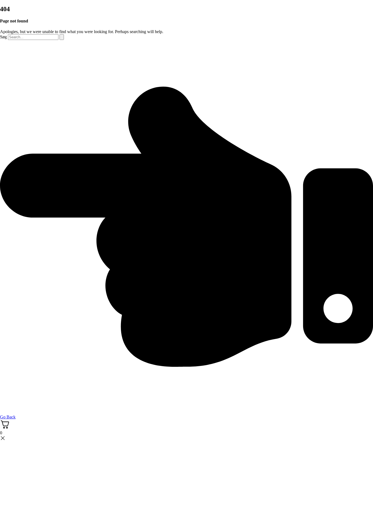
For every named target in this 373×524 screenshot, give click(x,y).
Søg (3, 36)
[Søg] (62, 37)
